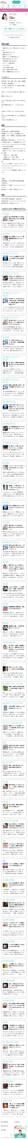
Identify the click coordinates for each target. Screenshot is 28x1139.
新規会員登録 (16, 2)
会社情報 (3, 1130)
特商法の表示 (4, 1126)
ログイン (24, 2)
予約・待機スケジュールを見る (14, 28)
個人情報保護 (4, 1122)
